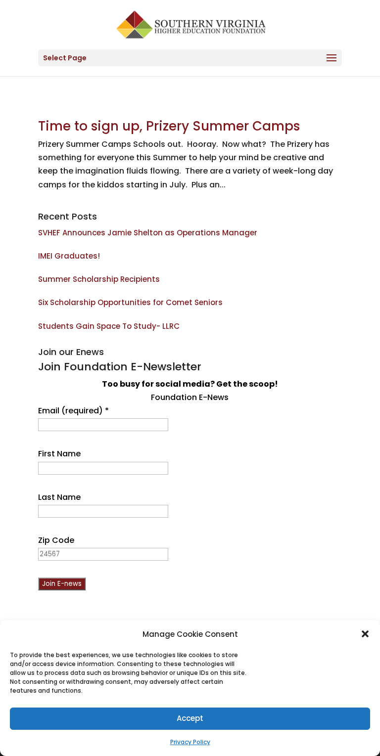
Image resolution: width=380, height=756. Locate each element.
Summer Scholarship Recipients (99, 279)
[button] (365, 634)
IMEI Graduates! (69, 256)
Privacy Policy (190, 742)
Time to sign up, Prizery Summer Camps (169, 126)
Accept (190, 718)
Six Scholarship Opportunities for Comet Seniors (130, 302)
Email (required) (73, 410)
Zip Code (56, 540)
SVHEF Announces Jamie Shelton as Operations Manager (147, 232)
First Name (59, 453)
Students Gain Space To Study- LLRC (109, 326)
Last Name (59, 497)
